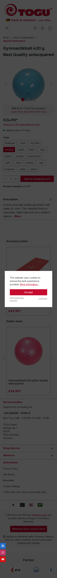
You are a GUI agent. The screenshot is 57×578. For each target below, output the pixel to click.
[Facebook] (3, 546)
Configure (42, 298)
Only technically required (17, 299)
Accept (28, 292)
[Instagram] (3, 552)
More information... (29, 284)
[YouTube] (3, 559)
